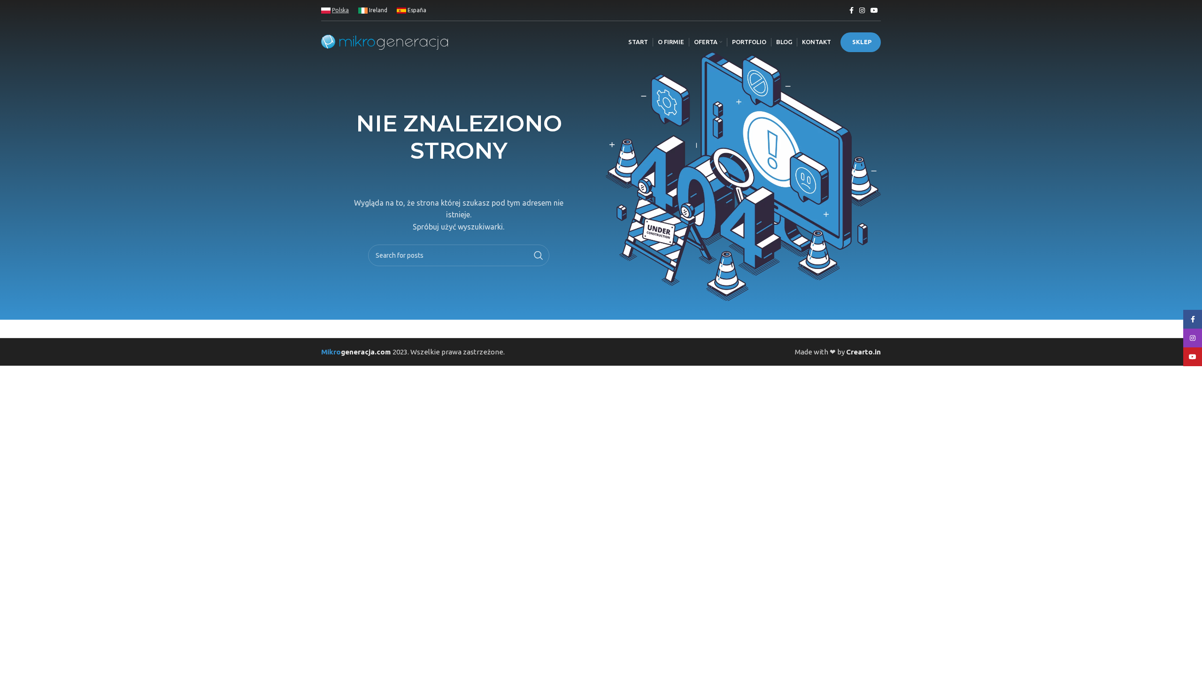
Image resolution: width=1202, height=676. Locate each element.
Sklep (861, 41)
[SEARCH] (538, 255)
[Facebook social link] (851, 10)
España (416, 10)
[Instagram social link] (862, 10)
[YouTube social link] (874, 10)
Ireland (377, 10)
